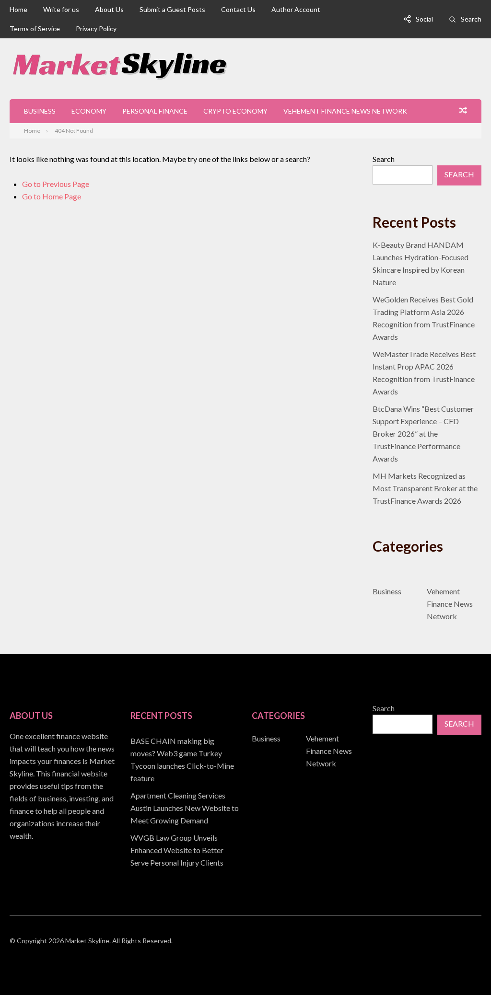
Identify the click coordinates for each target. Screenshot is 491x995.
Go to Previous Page (55, 183)
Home (18, 9)
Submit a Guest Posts (172, 9)
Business (40, 111)
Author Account (295, 9)
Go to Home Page (51, 196)
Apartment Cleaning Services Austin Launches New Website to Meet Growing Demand (184, 808)
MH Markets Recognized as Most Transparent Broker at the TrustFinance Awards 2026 (425, 488)
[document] (184, 802)
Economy (88, 111)
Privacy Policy (96, 28)
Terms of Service (35, 28)
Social (424, 19)
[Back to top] (464, 968)
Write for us (61, 9)
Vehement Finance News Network (345, 111)
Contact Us (238, 9)
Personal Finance (154, 111)
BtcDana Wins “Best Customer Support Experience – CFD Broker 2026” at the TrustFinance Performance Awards (423, 433)
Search (471, 19)
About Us (109, 9)
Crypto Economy (235, 111)
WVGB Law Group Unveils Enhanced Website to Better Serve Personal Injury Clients (176, 850)
